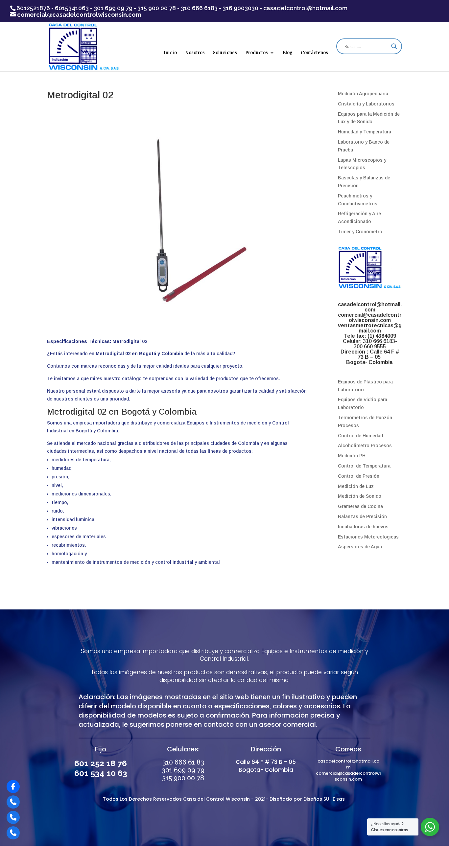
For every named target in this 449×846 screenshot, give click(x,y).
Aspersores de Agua (360, 546)
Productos (256, 53)
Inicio (170, 53)
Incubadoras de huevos (363, 526)
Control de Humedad (360, 435)
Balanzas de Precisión (362, 516)
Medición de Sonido (359, 496)
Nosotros (195, 53)
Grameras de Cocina (360, 506)
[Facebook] (13, 786)
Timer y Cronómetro (360, 231)
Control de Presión (358, 476)
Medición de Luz (356, 486)
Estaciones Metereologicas (368, 536)
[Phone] (13, 802)
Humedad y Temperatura (364, 131)
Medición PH (352, 455)
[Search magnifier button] (394, 46)
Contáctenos (314, 53)
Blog (288, 53)
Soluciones (225, 53)
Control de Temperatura (364, 466)
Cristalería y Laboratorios (366, 103)
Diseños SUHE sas (324, 799)
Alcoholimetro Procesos (365, 445)
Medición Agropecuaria (363, 93)
